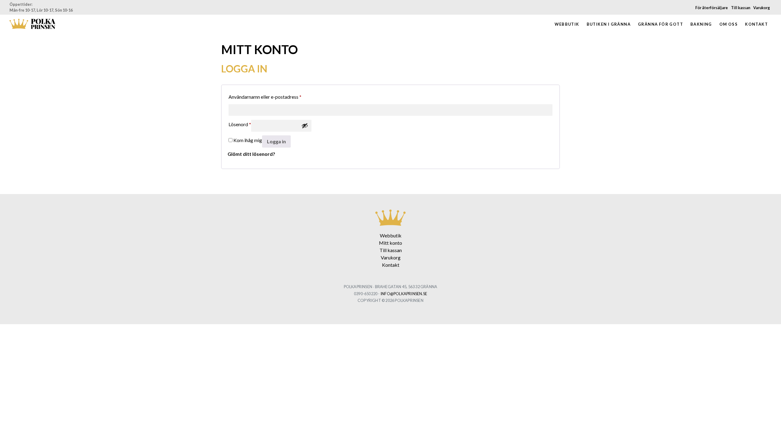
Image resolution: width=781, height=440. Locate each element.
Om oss (728, 24)
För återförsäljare (711, 7)
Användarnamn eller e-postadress (265, 97)
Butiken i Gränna (609, 24)
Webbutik (567, 24)
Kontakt (756, 24)
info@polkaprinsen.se (403, 293)
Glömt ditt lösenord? (251, 154)
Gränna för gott (660, 24)
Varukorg (761, 7)
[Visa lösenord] (304, 125)
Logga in (276, 141)
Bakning (701, 24)
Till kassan (740, 7)
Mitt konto (390, 243)
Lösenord (240, 124)
